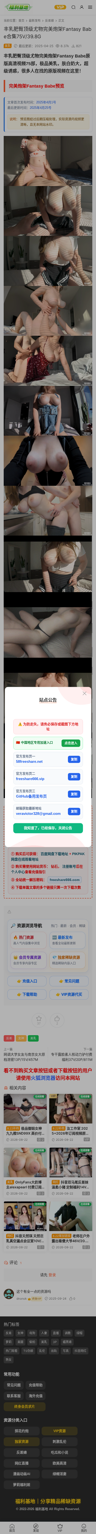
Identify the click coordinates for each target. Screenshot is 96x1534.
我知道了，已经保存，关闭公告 (48, 828)
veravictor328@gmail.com (38, 814)
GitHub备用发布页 (31, 796)
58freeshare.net (29, 761)
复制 (74, 759)
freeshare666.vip (30, 779)
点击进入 (70, 743)
